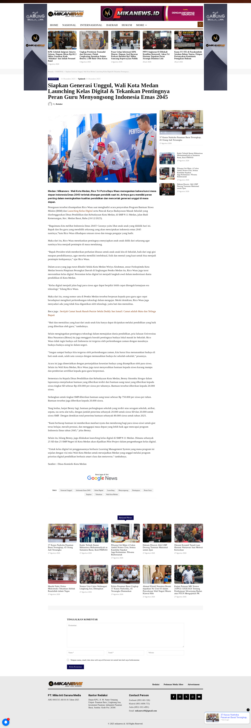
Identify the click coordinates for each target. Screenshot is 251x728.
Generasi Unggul (66, 490)
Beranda (50, 71)
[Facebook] (180, 104)
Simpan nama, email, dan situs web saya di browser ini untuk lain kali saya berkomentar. (105, 660)
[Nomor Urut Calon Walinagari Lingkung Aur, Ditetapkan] (94, 574)
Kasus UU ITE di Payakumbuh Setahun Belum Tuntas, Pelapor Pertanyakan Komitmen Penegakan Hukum (188, 55)
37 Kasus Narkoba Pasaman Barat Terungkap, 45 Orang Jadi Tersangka (180, 138)
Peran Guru (148, 490)
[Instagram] (180, 697)
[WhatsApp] (200, 104)
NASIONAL (59, 71)
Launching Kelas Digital (80, 211)
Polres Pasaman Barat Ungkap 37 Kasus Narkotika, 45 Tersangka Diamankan (124, 588)
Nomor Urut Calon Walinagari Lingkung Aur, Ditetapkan (93, 587)
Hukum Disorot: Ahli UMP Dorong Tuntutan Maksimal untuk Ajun (188, 186)
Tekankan (99, 494)
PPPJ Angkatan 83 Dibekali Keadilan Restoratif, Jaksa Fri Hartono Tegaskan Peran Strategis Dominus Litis (156, 55)
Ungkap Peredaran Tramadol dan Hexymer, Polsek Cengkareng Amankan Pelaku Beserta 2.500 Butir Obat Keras (93, 55)
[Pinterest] (193, 104)
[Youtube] (199, 697)
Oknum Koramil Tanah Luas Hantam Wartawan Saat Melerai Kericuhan (188, 547)
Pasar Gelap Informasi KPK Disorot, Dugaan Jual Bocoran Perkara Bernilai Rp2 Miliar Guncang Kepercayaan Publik (124, 55)
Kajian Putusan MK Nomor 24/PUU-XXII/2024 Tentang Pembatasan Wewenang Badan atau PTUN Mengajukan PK (188, 590)
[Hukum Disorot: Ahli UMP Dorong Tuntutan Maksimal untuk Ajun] (167, 189)
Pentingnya (136, 490)
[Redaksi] (50, 104)
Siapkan (89, 494)
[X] (187, 104)
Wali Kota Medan (112, 494)
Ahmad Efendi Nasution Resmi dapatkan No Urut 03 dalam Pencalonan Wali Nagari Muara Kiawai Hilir (157, 590)
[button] (200, 24)
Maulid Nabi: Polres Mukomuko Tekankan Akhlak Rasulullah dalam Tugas (61, 588)
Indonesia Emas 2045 (83, 490)
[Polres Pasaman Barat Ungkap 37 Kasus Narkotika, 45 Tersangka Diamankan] (125, 574)
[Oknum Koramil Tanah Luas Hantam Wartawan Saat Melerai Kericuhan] (188, 533)
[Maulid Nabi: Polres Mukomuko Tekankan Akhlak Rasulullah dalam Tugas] (62, 574)
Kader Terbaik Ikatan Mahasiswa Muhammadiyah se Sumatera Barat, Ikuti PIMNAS (190, 155)
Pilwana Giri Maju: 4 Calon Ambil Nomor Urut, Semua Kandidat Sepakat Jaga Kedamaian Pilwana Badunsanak (188, 172)
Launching (110, 490)
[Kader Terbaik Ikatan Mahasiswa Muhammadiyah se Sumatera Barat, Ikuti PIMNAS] (167, 158)
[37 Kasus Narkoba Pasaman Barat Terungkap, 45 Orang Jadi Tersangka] (181, 122)
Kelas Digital (99, 490)
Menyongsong (123, 490)
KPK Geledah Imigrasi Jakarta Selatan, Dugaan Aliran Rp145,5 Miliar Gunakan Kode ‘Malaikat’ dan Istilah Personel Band (62, 56)
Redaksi (59, 104)
